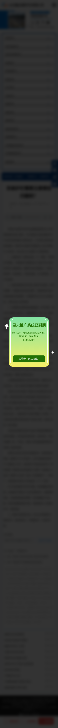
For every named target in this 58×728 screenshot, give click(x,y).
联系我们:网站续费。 (29, 359)
